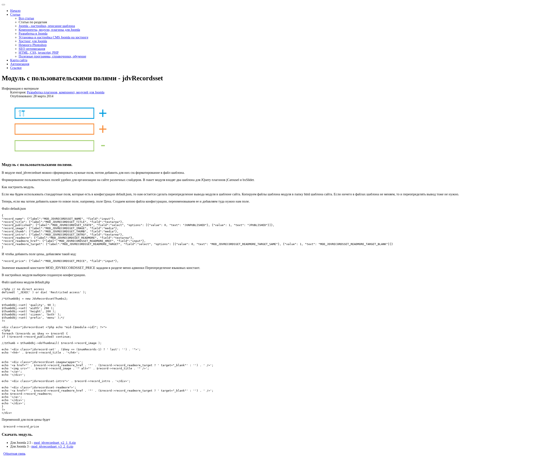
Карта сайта (18, 60)
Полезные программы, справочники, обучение (52, 56)
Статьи (15, 14)
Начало (15, 10)
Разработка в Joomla (33, 33)
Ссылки (16, 68)
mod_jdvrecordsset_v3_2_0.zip (52, 446)
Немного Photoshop (33, 45)
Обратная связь (14, 453)
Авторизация (19, 64)
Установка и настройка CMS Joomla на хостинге (53, 37)
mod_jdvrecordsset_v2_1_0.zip (55, 442)
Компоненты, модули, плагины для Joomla (49, 30)
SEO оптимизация (32, 49)
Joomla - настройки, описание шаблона (47, 26)
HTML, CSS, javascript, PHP (39, 52)
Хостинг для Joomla (33, 41)
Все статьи (26, 18)
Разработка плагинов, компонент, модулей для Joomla (65, 92)
